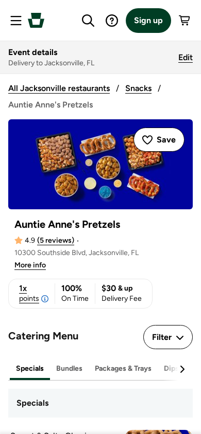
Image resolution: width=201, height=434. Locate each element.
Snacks (138, 88)
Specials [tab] (30, 368)
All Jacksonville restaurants (59, 88)
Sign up (148, 20)
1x (29, 293)
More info (30, 265)
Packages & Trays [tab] (123, 368)
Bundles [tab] (69, 368)
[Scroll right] (182, 369)
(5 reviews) (55, 240)
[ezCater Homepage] (36, 20)
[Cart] (185, 20)
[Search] (88, 20)
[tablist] (100, 369)
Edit (185, 57)
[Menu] (16, 20)
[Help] (112, 20)
